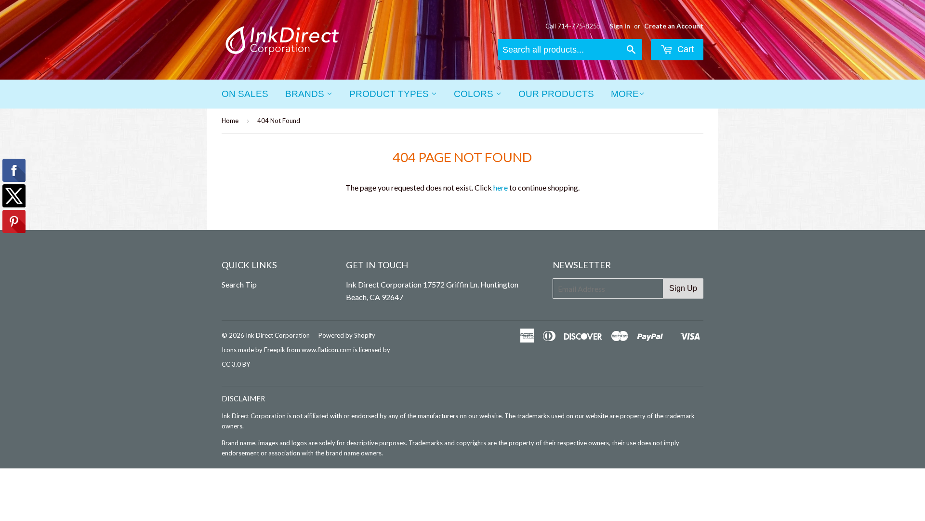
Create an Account (673, 26)
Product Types (390, 94)
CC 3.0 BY (236, 364)
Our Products (556, 94)
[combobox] (570, 49)
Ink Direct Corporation (278, 335)
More (625, 94)
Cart (684, 49)
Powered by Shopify (346, 335)
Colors (475, 94)
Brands (306, 94)
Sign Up (683, 288)
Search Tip (239, 284)
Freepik (274, 350)
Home (230, 120)
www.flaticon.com (327, 350)
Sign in (619, 26)
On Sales (245, 94)
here (500, 187)
